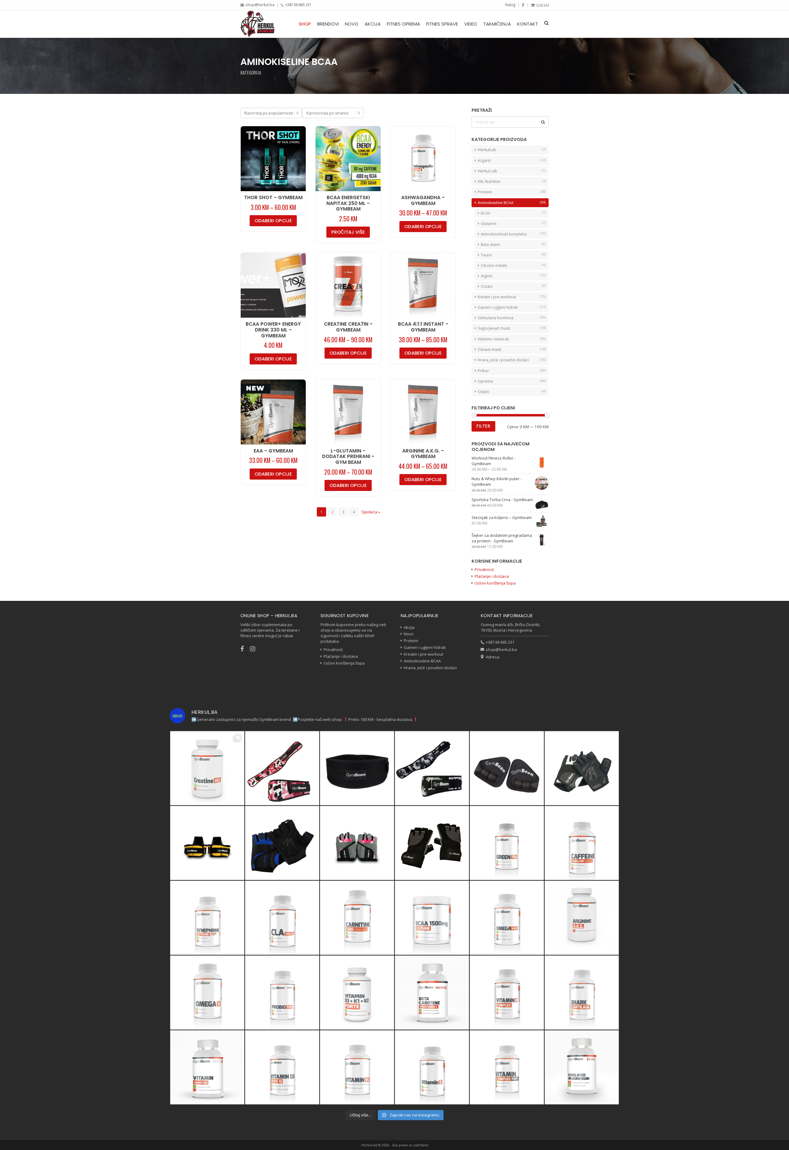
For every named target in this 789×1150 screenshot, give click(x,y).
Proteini (485, 192)
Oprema (485, 381)
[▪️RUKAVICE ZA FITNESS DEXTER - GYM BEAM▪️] (282, 843)
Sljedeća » (370, 512)
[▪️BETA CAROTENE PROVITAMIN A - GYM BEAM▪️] (431, 992)
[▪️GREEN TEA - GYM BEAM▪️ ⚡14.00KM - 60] (506, 843)
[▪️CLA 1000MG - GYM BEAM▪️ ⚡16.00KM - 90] (282, 917)
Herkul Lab (487, 171)
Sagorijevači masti (494, 328)
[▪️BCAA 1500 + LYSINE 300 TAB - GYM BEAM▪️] (431, 917)
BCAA (485, 213)
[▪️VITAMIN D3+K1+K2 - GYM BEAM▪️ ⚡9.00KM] (207, 1067)
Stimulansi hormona (495, 317)
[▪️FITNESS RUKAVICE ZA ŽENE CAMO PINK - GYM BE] (357, 843)
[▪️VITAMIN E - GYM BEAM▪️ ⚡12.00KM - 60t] (431, 1067)
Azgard (484, 160)
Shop (305, 24)
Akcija (373, 24)
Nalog (510, 4)
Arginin (487, 275)
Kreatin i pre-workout (497, 297)
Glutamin (489, 223)
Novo (351, 24)
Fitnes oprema (403, 24)
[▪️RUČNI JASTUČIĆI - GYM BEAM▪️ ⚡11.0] (506, 768)
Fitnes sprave (442, 24)
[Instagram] (255, 649)
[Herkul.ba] (257, 24)
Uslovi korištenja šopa (495, 583)
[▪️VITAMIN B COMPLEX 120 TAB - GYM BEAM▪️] (506, 992)
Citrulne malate (494, 265)
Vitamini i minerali (493, 339)
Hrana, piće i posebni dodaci (503, 360)
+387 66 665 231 (298, 4)
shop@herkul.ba (259, 4)
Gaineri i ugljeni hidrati (498, 307)
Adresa (492, 657)
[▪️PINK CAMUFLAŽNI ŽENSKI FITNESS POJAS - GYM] (282, 768)
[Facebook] (523, 5)
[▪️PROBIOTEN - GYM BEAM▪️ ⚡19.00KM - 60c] (282, 992)
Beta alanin (490, 244)
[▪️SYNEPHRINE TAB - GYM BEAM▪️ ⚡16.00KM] (207, 917)
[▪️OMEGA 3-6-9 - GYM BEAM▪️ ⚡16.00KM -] (506, 917)
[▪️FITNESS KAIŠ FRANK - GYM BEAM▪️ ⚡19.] (357, 768)
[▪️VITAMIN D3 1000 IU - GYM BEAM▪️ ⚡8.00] (282, 1067)
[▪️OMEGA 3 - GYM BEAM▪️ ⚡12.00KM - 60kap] (207, 992)
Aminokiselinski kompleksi (504, 233)
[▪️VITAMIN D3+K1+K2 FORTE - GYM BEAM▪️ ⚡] (357, 992)
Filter (483, 426)
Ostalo (487, 286)
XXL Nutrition (489, 181)
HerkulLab (487, 149)
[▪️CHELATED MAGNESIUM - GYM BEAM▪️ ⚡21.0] (581, 1067)
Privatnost (484, 569)
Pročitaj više (348, 232)
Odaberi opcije (273, 220)
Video (470, 24)
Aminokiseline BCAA (495, 202)
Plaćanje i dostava (492, 576)
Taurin (486, 254)
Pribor (483, 370)
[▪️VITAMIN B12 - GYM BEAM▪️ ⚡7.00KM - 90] (357, 1067)
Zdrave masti (489, 349)
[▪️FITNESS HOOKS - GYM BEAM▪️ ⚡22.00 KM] (207, 843)
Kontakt (527, 24)
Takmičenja (497, 24)
